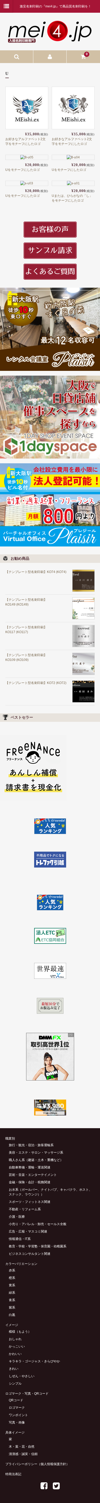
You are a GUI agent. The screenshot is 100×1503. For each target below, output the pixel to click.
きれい (13, 1369)
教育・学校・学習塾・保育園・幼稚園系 (37, 1246)
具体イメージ (15, 1432)
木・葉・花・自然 (21, 1446)
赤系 (12, 1270)
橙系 (12, 1278)
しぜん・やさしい (21, 1376)
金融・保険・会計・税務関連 (29, 1182)
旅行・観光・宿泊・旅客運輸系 (31, 1145)
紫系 (12, 1307)
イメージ (11, 1325)
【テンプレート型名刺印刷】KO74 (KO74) (35, 572)
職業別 (10, 1138)
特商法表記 (13, 1474)
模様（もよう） (20, 1331)
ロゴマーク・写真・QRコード (27, 1393)
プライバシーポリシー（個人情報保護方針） (37, 1464)
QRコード (16, 1400)
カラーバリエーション (21, 1264)
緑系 (12, 1293)
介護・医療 (17, 1217)
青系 (12, 1300)
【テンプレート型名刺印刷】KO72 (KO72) (35, 683)
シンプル (15, 1383)
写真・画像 (17, 1422)
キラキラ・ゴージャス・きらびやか (34, 1361)
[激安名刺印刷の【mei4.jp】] (50, 40)
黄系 (12, 1285)
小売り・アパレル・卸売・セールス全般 (37, 1224)
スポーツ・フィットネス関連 (29, 1202)
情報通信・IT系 (20, 1239)
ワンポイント (18, 1415)
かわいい (15, 1354)
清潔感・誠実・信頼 (23, 1454)
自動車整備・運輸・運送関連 (29, 1167)
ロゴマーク (17, 1407)
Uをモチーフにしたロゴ (22, 170)
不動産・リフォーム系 (25, 1209)
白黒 (12, 1315)
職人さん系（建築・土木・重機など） (36, 1160)
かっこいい (17, 1346)
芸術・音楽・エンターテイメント (33, 1175)
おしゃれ (15, 1339)
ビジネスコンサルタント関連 (29, 1254)
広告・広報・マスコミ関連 (28, 1231)
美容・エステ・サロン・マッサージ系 (36, 1152)
